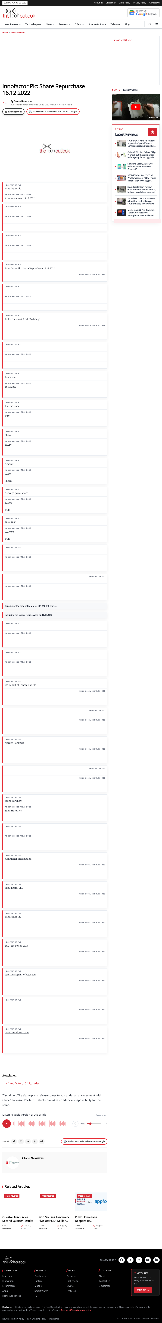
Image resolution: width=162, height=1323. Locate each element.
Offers (78, 24)
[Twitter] (130, 1260)
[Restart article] (75, 1124)
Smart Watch (41, 1290)
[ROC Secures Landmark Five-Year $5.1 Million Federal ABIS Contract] (55, 1201)
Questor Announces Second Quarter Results (17, 1219)
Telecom (115, 24)
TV (35, 1295)
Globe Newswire (33, 1158)
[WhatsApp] (35, 1141)
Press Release (18, 32)
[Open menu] (157, 24)
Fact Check (72, 1280)
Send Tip (141, 1290)
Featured (71, 1290)
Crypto (70, 1285)
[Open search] (150, 24)
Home (5, 32)
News (49, 24)
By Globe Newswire (21, 101)
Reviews (63, 24)
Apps (5, 1290)
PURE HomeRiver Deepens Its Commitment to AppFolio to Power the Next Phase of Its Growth (91, 1219)
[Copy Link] (42, 1141)
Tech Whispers (33, 24)
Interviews (7, 1276)
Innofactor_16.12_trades (24, 1083)
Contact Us (154, 2)
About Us (104, 1276)
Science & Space (97, 24)
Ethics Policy (124, 2)
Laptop (38, 1280)
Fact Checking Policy (36, 1318)
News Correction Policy (13, 1318)
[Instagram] (139, 1260)
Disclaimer (110, 2)
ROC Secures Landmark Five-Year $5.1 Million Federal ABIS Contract (54, 1219)
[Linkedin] (156, 1260)
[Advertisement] (54, 58)
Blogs (128, 24)
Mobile (38, 1285)
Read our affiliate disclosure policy (76, 1310)
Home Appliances (11, 1295)
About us (98, 2)
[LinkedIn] (28, 1141)
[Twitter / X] (21, 1141)
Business (71, 1276)
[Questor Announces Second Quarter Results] (18, 1201)
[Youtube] (148, 1260)
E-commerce (9, 1285)
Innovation (8, 1280)
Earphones (40, 1276)
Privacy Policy (139, 2)
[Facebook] (14, 1141)
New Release (11, 24)
